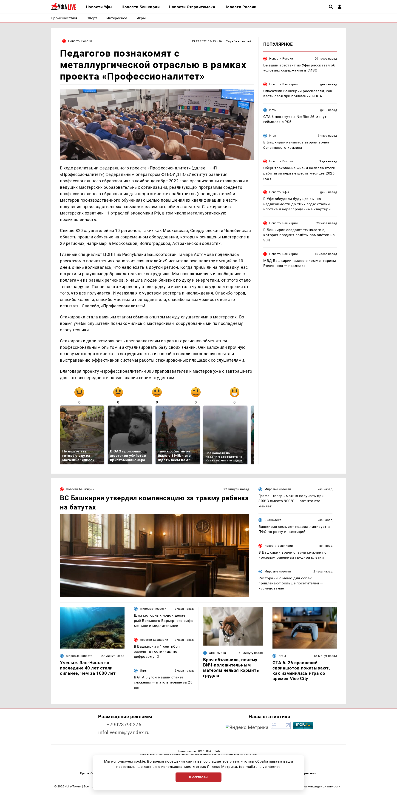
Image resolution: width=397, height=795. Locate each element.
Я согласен (198, 777)
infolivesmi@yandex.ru (124, 732)
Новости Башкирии (283, 84)
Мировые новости (277, 489)
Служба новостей (239, 41)
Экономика (272, 520)
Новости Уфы (279, 192)
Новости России (80, 41)
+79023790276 (124, 724)
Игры (273, 110)
